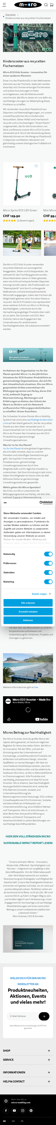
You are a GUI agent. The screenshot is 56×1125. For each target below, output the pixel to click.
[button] (46, 5)
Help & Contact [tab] (14, 1081)
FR (22, 1121)
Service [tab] (8, 1060)
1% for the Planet (12, 448)
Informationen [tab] (14, 1072)
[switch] (48, 563)
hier (36, 687)
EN (13, 1121)
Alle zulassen (28, 603)
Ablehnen (28, 620)
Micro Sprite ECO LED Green (20, 210)
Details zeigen (39, 593)
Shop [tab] (6, 1051)
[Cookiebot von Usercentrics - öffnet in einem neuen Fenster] (40, 503)
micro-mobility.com (20, 1102)
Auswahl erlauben (28, 611)
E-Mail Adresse (18, 1016)
